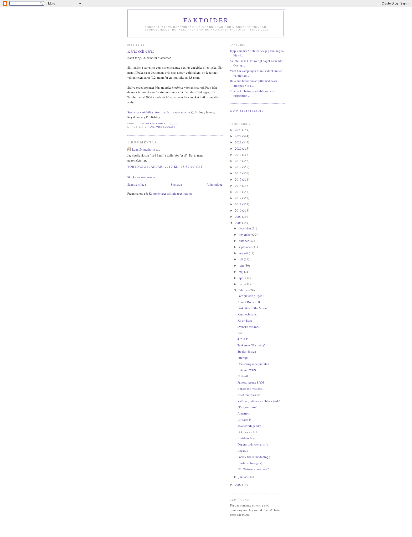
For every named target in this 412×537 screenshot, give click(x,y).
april (242, 278)
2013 (238, 192)
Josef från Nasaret (248, 395)
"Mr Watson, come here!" (253, 469)
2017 (238, 167)
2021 (238, 142)
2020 (238, 148)
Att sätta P (244, 419)
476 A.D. (243, 339)
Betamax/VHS (246, 370)
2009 (238, 216)
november (245, 234)
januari (243, 477)
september (245, 247)
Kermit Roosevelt (248, 302)
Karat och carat (247, 314)
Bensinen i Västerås (250, 388)
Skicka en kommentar (141, 177)
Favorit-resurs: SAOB (251, 382)
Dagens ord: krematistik (252, 444)
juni (242, 265)
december (245, 228)
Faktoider (206, 20)
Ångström (243, 413)
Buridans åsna (246, 438)
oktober (244, 240)
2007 (238, 484)
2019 (238, 154)
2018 (238, 161)
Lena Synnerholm (143, 149)
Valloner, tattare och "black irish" (258, 401)
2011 (238, 204)
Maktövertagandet (249, 426)
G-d (239, 333)
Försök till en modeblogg (253, 457)
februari (244, 290)
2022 (238, 136)
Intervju (242, 357)
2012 (238, 198)
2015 (238, 179)
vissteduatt (165, 127)
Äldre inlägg (214, 184)
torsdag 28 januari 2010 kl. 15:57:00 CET (165, 166)
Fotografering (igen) (250, 296)
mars (242, 284)
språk (149, 127)
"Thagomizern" (247, 407)
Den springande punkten (253, 364)
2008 (238, 223)
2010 (238, 210)
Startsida (176, 184)
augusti (244, 253)
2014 (238, 185)
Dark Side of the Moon (252, 308)
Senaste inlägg (136, 184)
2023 (238, 130)
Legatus (242, 450)
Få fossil (242, 376)
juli (241, 259)
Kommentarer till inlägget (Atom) (170, 193)
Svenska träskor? (248, 326)
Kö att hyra (244, 320)
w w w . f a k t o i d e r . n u (246, 110)
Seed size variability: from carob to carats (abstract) (160, 112)
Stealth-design (246, 351)
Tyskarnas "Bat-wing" (251, 345)
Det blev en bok (247, 432)
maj (241, 271)
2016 (238, 173)
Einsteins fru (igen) (249, 463)
